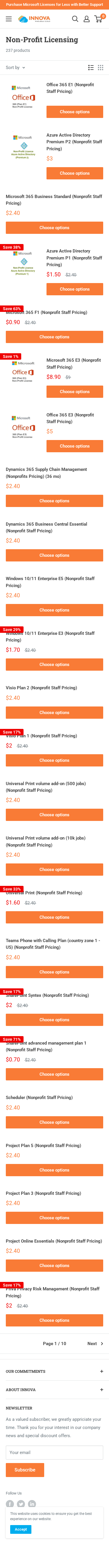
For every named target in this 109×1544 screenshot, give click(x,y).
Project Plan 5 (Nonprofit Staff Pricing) (43, 1145)
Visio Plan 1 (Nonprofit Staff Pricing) (41, 736)
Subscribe (25, 1470)
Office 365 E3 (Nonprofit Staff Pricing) (70, 418)
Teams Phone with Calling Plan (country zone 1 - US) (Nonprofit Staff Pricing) (53, 944)
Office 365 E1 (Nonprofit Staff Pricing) (70, 88)
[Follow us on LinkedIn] (32, 1504)
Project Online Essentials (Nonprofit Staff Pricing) (54, 1241)
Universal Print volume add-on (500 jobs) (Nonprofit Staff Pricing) (46, 787)
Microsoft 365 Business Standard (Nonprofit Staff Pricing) (54, 200)
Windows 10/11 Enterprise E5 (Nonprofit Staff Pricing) (50, 582)
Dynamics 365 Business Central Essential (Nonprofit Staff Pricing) (46, 527)
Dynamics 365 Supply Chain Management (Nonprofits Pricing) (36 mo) (46, 473)
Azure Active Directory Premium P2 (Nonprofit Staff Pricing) (74, 142)
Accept (21, 1529)
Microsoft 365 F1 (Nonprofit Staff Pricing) (46, 312)
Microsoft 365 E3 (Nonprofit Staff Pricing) (74, 364)
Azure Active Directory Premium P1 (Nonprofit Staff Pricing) (74, 257)
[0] (98, 18)
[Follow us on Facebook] (10, 1504)
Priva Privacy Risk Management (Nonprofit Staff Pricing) (52, 1292)
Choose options (75, 111)
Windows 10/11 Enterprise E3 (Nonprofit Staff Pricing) (50, 637)
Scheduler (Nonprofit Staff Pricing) (39, 1097)
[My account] (87, 19)
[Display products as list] (91, 67)
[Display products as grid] (100, 67)
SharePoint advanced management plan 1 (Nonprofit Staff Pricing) (46, 1046)
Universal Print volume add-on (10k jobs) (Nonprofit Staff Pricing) (45, 841)
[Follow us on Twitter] (21, 1504)
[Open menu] (9, 19)
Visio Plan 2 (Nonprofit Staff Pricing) (41, 687)
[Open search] (75, 19)
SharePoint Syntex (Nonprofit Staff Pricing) (47, 995)
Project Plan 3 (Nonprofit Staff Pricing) (43, 1193)
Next (92, 1343)
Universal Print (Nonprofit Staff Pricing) (44, 892)
